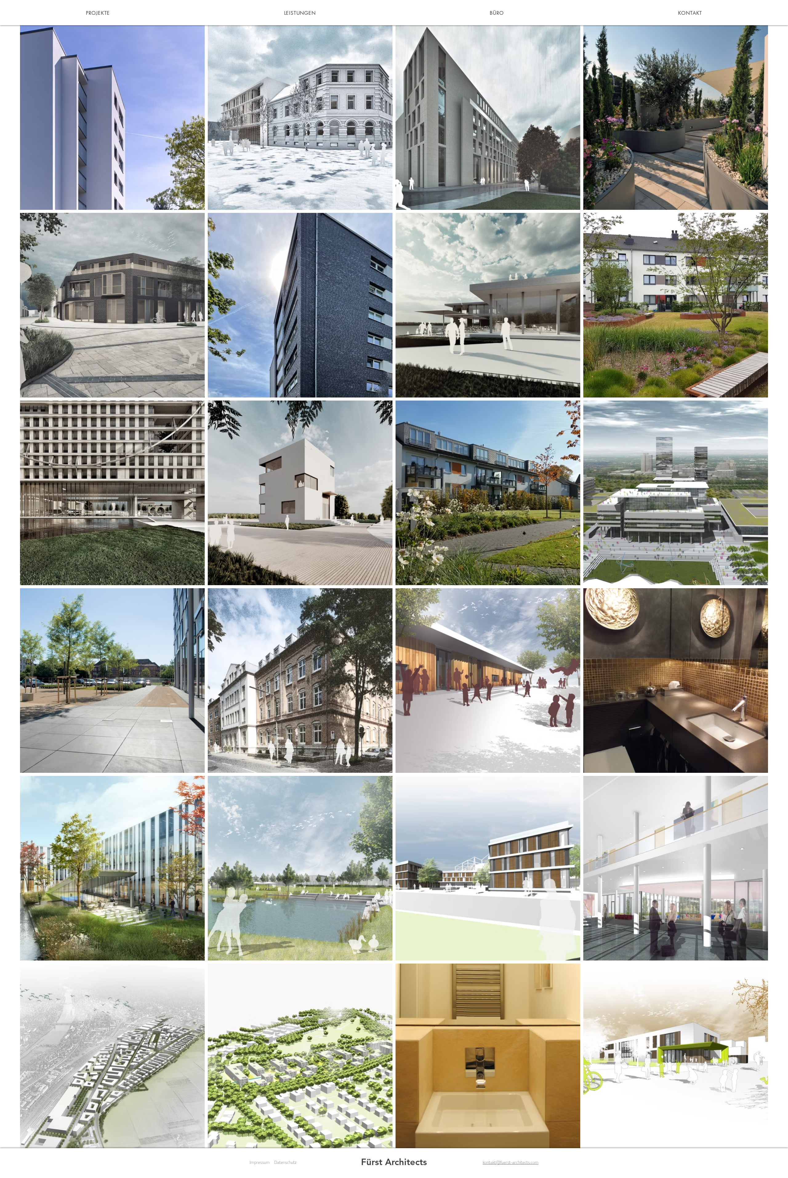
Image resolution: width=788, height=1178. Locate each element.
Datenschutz (285, 1162)
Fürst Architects (394, 1161)
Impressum (260, 1162)
